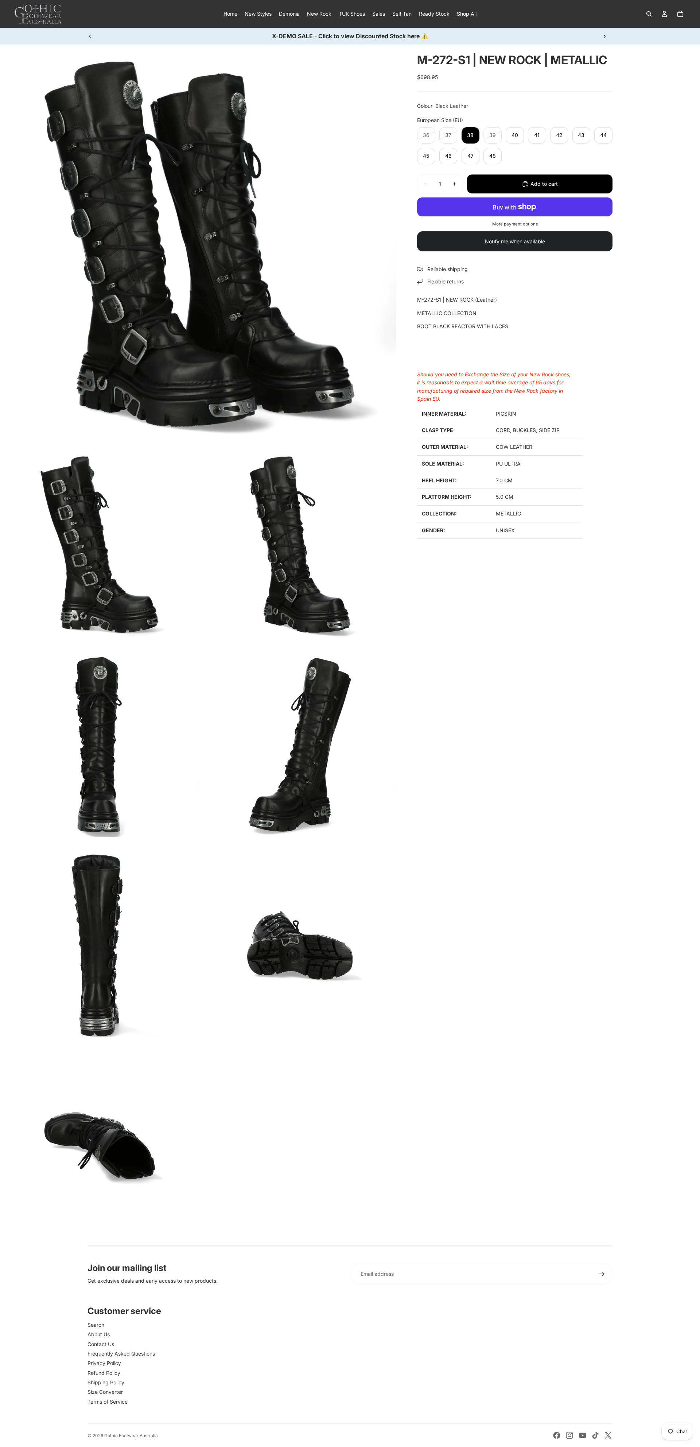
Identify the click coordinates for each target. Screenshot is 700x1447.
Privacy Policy (104, 1363)
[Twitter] (608, 1435)
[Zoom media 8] (99, 1145)
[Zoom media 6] (99, 945)
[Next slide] (604, 36)
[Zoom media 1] (200, 244)
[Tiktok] (595, 1435)
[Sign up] (601, 1274)
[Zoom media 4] (99, 745)
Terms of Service (108, 1402)
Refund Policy (104, 1373)
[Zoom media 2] (99, 544)
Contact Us (101, 1344)
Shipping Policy (106, 1382)
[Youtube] (582, 1435)
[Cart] (680, 14)
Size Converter (105, 1392)
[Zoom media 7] (300, 945)
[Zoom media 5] (300, 745)
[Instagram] (569, 1435)
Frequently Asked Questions (121, 1353)
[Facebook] (556, 1435)
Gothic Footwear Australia (131, 1435)
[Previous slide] (90, 36)
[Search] (649, 14)
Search (96, 1325)
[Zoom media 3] (300, 544)
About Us (99, 1334)
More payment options (515, 224)
